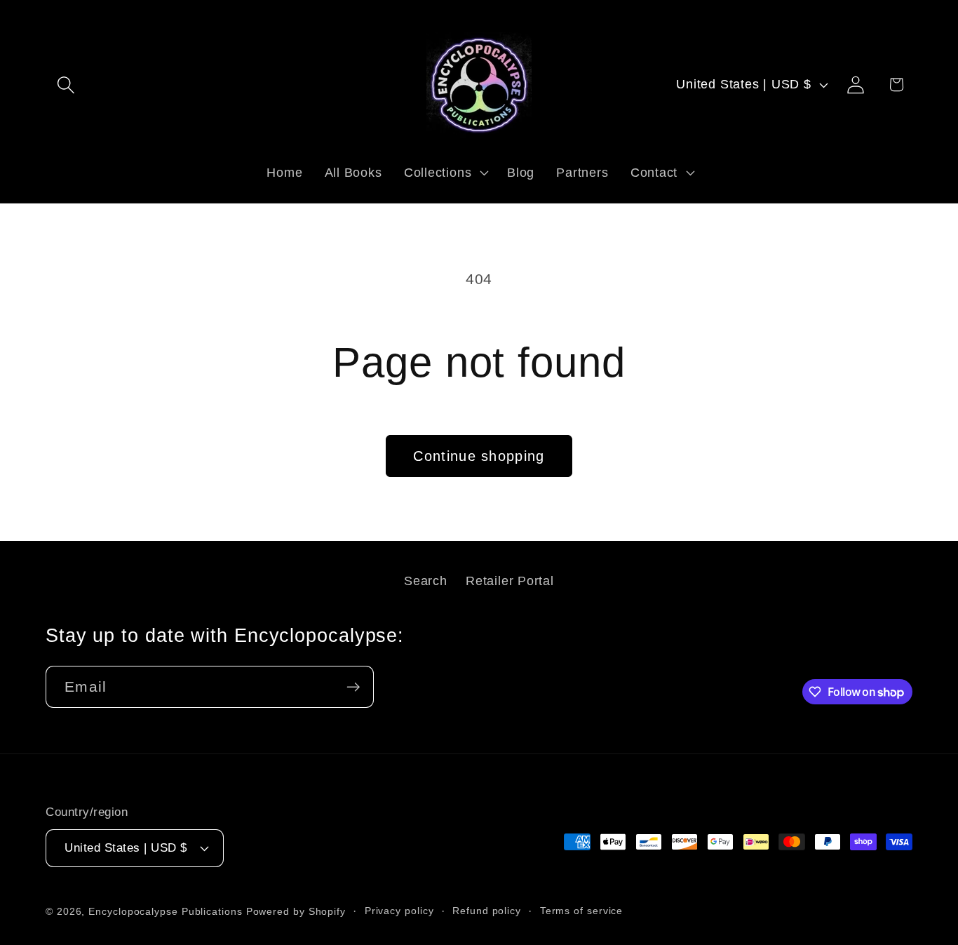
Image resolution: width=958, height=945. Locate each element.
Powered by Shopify (296, 911)
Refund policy (486, 910)
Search (425, 581)
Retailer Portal (510, 581)
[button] (66, 85)
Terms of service (581, 910)
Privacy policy (399, 910)
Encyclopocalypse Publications (165, 911)
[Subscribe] (353, 687)
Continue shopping (478, 456)
